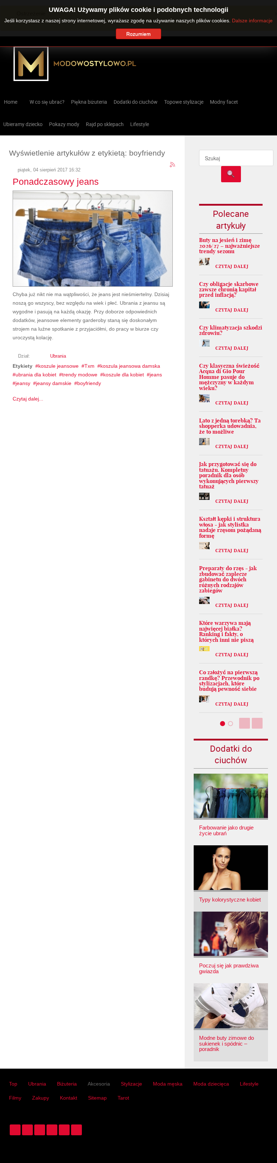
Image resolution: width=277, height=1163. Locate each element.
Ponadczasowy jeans (56, 181)
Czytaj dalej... (28, 399)
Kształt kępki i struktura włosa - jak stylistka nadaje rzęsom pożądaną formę (230, 527)
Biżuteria (67, 1084)
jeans (156, 374)
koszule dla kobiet (123, 374)
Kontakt (68, 1098)
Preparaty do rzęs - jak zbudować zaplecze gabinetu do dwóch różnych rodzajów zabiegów (228, 579)
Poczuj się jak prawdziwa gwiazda (229, 968)
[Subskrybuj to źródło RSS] (173, 165)
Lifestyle (249, 1084)
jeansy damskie (53, 383)
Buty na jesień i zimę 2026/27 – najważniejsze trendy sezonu (229, 246)
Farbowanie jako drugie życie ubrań (226, 830)
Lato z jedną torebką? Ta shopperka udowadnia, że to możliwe (230, 426)
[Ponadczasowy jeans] (93, 237)
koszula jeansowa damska (130, 366)
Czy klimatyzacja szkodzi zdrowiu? (230, 330)
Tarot (123, 1098)
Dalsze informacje (252, 20)
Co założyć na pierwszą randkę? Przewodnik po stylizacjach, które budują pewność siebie (229, 680)
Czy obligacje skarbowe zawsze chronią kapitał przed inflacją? (229, 290)
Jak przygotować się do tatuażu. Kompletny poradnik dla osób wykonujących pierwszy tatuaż (229, 475)
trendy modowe (79, 374)
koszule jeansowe (58, 366)
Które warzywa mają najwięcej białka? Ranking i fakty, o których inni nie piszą (226, 631)
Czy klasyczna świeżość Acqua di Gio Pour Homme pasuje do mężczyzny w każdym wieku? (229, 377)
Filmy (15, 1098)
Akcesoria (99, 1084)
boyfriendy (89, 383)
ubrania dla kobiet (36, 374)
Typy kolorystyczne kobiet (230, 900)
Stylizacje (131, 1084)
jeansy (23, 383)
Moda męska (168, 1084)
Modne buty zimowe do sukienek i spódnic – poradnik (226, 1043)
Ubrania (58, 356)
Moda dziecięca (211, 1084)
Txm (89, 366)
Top (13, 1084)
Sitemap (97, 1098)
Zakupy (40, 1098)
